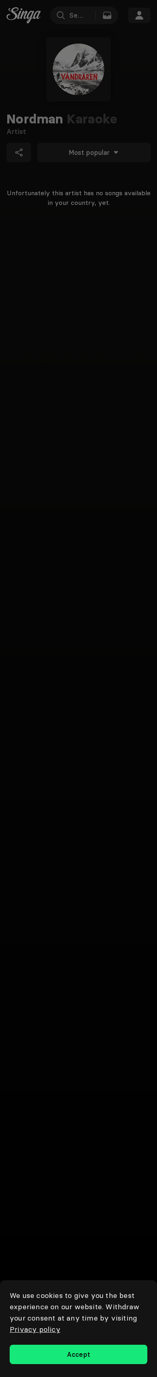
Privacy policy (35, 1329)
